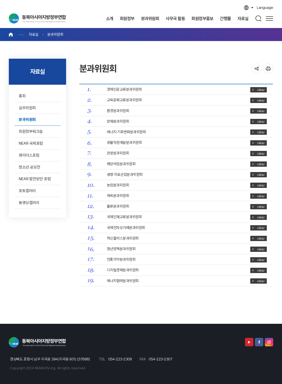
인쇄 (268, 68)
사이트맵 (269, 18)
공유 (257, 68)
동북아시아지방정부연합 (37, 18)
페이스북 (259, 342)
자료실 (34, 34)
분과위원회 (55, 34)
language (265, 7)
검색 (258, 18)
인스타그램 (269, 342)
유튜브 (249, 342)
